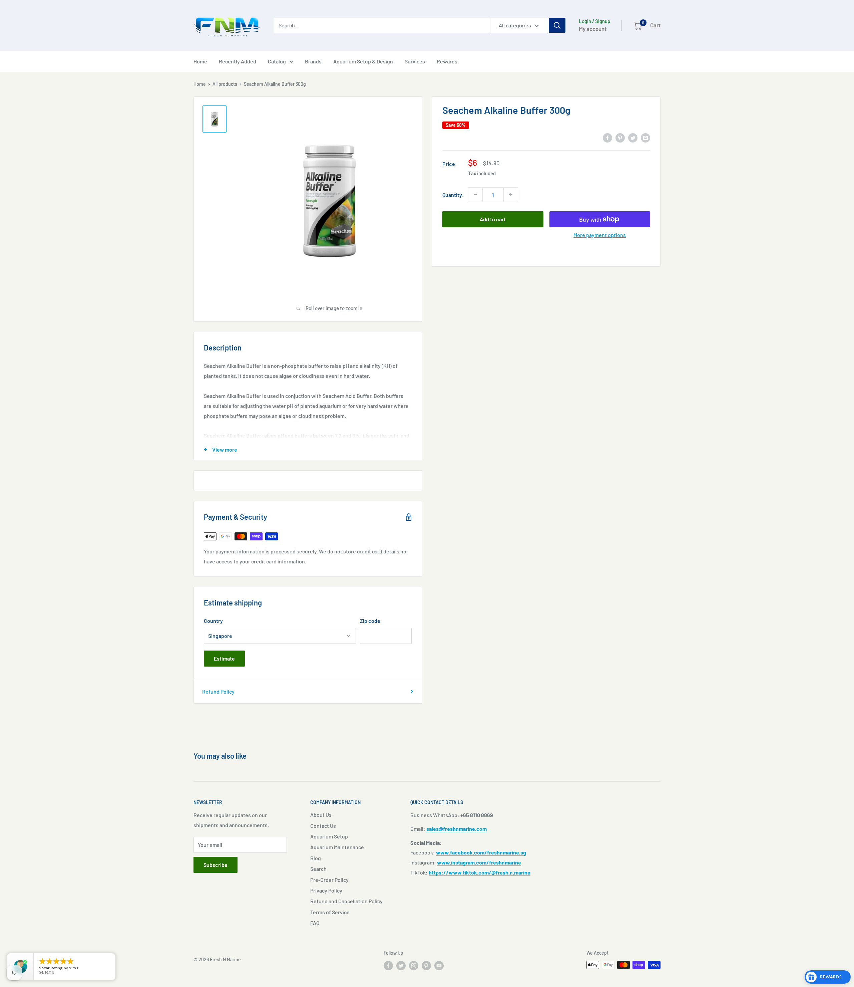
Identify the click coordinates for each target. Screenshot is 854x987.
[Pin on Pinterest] (620, 137)
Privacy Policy (326, 890)
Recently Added (237, 61)
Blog (315, 858)
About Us (321, 814)
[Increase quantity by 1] (511, 195)
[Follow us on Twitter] (401, 965)
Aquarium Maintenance (337, 847)
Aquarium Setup (329, 836)
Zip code (370, 621)
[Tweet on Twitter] (632, 137)
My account (592, 28)
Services (415, 61)
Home (200, 61)
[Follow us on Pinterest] (426, 965)
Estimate (224, 658)
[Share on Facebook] (607, 137)
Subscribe (215, 864)
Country (213, 621)
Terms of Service (330, 912)
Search (318, 869)
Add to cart (493, 219)
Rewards (447, 61)
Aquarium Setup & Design (363, 61)
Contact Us (323, 825)
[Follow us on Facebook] (388, 965)
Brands (313, 61)
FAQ (314, 923)
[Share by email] (645, 137)
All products (224, 84)
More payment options (599, 235)
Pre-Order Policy (329, 880)
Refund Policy (218, 691)
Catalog (277, 61)
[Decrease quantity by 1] (475, 195)
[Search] (557, 25)
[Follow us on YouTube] (439, 965)
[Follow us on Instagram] (413, 965)
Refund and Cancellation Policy (346, 901)
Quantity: (453, 194)
